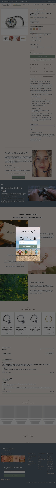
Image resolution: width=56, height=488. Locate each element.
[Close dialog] (39, 228)
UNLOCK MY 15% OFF (28, 246)
